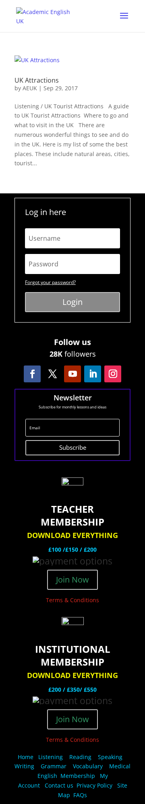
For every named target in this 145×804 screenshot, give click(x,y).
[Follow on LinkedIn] (92, 373)
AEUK (30, 88)
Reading (80, 757)
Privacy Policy (95, 785)
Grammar (53, 766)
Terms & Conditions (72, 600)
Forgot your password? (50, 282)
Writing (24, 766)
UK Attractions (36, 80)
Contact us (59, 785)
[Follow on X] (52, 373)
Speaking (110, 757)
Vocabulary (88, 766)
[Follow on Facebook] (32, 373)
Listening (50, 757)
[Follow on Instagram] (112, 373)
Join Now (72, 579)
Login (72, 301)
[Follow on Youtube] (72, 373)
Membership (77, 776)
